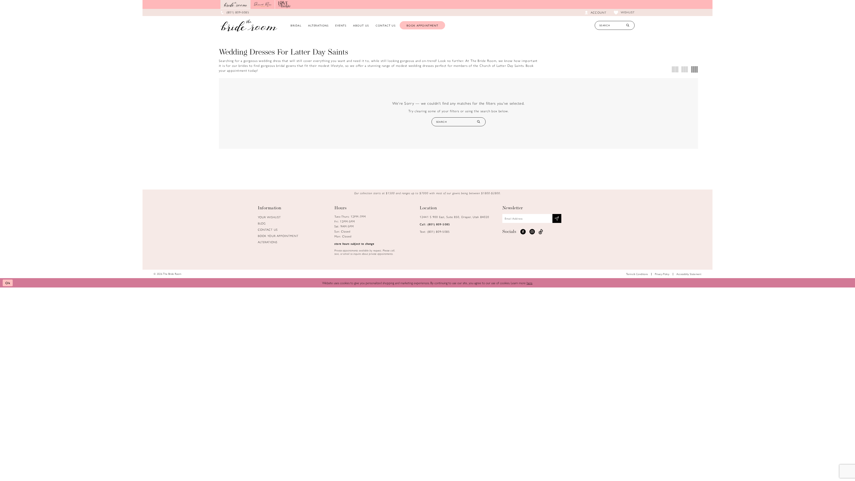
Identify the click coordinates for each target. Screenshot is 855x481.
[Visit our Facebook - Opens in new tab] (523, 231)
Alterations (267, 242)
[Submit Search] (628, 25)
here (529, 282)
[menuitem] (296, 25)
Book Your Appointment (278, 236)
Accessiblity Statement (688, 274)
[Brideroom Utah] (248, 25)
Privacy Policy (662, 274)
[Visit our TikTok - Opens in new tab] (540, 231)
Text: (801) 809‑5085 (435, 231)
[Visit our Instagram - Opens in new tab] (532, 231)
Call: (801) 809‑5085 (435, 224)
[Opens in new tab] (262, 4)
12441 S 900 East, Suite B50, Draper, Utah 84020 (454, 217)
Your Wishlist (269, 217)
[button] (675, 69)
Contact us (268, 229)
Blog (262, 223)
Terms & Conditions (637, 274)
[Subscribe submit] (556, 218)
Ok (7, 282)
